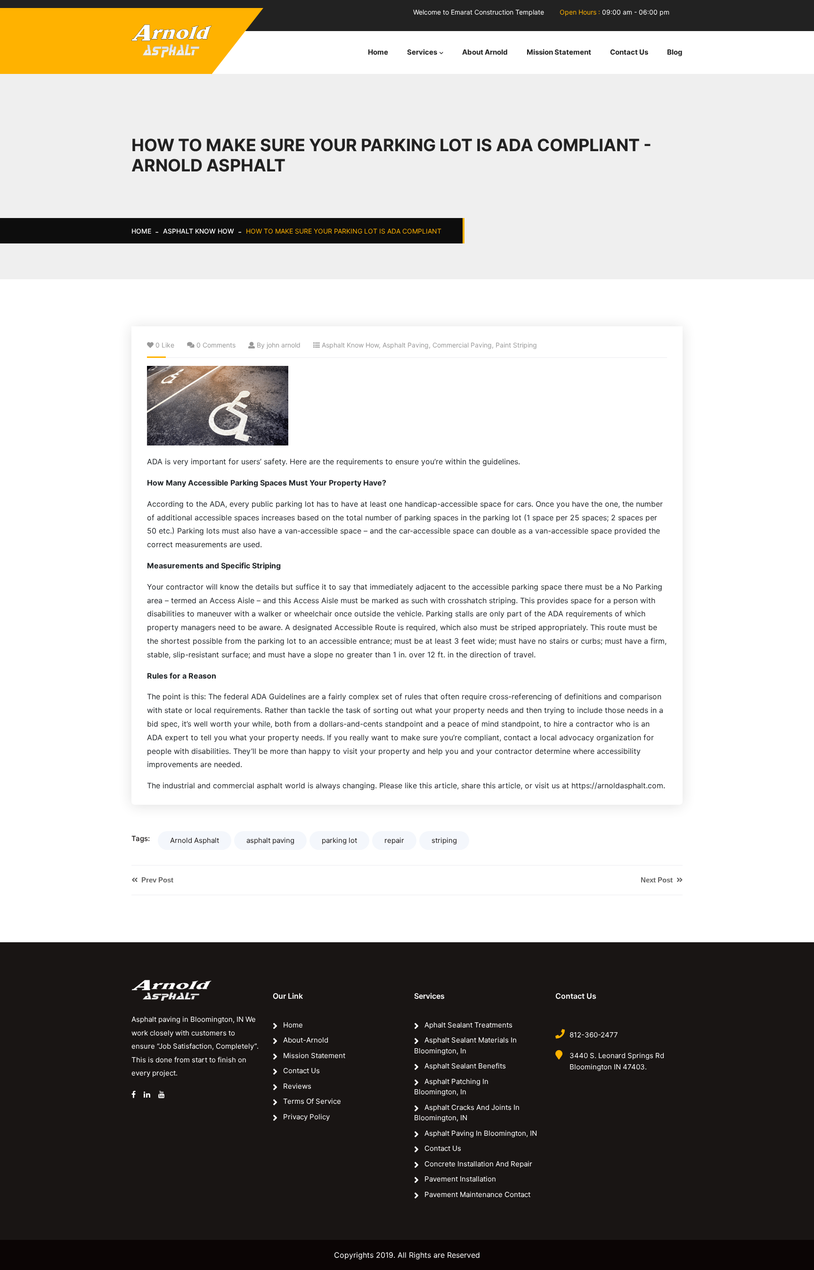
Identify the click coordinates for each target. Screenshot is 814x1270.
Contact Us (629, 52)
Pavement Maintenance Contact (477, 1194)
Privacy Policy (306, 1116)
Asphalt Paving (406, 345)
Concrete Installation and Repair (478, 1163)
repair (394, 840)
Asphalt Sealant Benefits (465, 1065)
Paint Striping (516, 345)
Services (422, 52)
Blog (675, 52)
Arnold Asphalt (194, 840)
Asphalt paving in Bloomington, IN (480, 1133)
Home (378, 52)
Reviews (297, 1086)
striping (444, 840)
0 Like (164, 345)
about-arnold (305, 1039)
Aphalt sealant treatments (468, 1024)
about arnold (485, 52)
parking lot (339, 840)
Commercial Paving (462, 345)
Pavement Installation (460, 1178)
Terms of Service (312, 1101)
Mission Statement (559, 52)
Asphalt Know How (198, 231)
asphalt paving (270, 840)
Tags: (140, 838)
